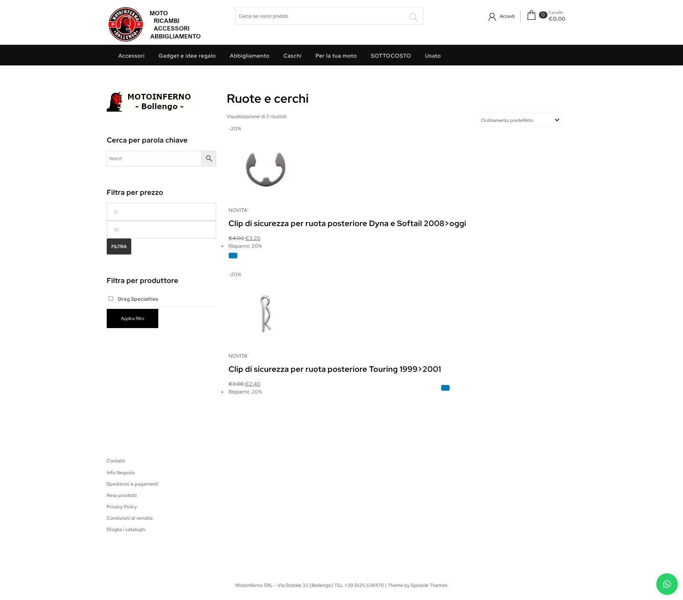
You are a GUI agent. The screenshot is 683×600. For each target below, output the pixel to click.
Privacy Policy (122, 507)
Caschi (293, 55)
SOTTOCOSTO (391, 55)
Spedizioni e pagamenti (132, 484)
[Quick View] (233, 255)
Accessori (131, 55)
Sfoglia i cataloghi (126, 529)
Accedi (507, 16)
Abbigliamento (250, 55)
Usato (433, 55)
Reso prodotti (122, 495)
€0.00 (557, 19)
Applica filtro (132, 318)
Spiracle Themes (429, 585)
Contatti (116, 461)
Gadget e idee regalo (187, 55)
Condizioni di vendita (130, 518)
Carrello (556, 12)
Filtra (119, 246)
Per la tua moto (336, 55)
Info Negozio (121, 473)
